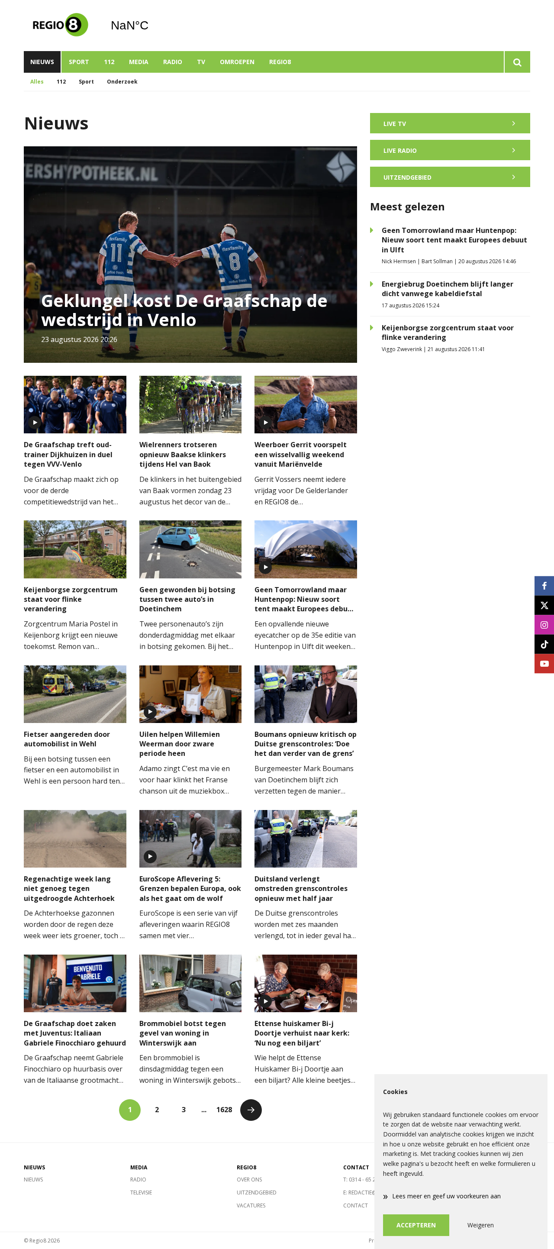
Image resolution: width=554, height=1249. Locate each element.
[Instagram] (544, 624)
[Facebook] (544, 585)
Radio (172, 62)
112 (109, 62)
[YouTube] (544, 663)
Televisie (141, 1192)
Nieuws (42, 62)
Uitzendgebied (257, 1192)
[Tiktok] (544, 644)
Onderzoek (122, 81)
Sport (79, 62)
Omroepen (237, 62)
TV (201, 62)
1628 (224, 1109)
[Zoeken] (517, 62)
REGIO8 (280, 62)
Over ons (249, 1179)
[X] (544, 605)
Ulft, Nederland (152, 25)
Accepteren (416, 1225)
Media (138, 62)
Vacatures (251, 1205)
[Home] (60, 25)
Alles (37, 81)
